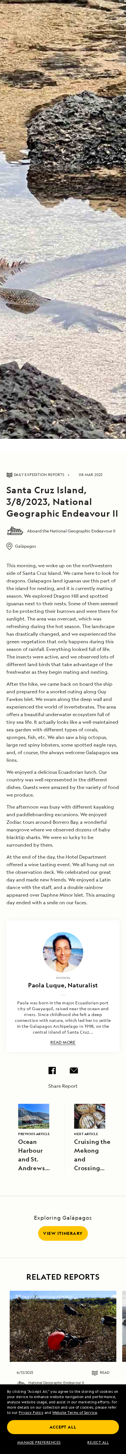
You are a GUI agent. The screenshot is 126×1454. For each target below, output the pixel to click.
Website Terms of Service (74, 1412)
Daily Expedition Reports (47, 1297)
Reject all (98, 1443)
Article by (63, 977)
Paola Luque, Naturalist (63, 985)
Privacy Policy (31, 1412)
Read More (63, 1042)
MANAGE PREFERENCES (39, 1443)
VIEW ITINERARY (63, 1233)
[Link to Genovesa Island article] (63, 1326)
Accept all (63, 1427)
